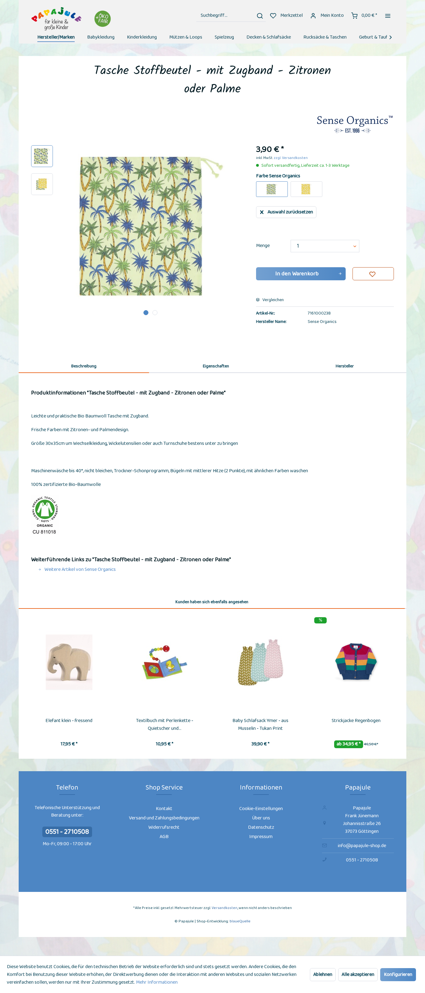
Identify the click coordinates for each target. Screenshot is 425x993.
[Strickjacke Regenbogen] (356, 662)
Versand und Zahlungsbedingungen (164, 818)
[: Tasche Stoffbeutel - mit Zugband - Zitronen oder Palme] (42, 156)
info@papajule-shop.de (362, 846)
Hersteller (345, 366)
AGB (164, 837)
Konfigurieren (398, 974)
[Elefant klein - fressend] (69, 662)
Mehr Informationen (157, 982)
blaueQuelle (240, 921)
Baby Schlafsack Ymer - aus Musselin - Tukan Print (260, 724)
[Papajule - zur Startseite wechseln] (72, 18)
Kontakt (164, 809)
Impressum (261, 837)
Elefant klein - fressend (68, 721)
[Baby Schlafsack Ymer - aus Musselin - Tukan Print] (260, 662)
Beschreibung (83, 366)
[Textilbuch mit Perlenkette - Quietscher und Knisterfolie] (165, 662)
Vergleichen (272, 299)
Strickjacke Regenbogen (356, 721)
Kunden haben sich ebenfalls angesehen (211, 602)
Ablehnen (322, 974)
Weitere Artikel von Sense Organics (80, 569)
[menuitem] (231, 15)
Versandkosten (224, 908)
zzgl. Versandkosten (291, 158)
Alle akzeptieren (358, 974)
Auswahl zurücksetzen (290, 212)
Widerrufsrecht (164, 827)
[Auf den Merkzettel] (373, 273)
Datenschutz (261, 827)
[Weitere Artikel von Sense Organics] (355, 125)
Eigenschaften (216, 366)
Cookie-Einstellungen (261, 809)
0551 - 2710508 (67, 832)
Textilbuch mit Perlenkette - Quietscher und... (164, 724)
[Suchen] (260, 15)
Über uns (261, 818)
